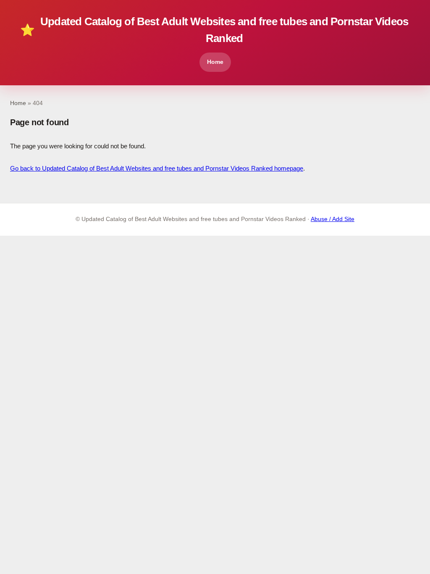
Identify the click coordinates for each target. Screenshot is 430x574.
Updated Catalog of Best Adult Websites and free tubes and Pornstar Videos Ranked (214, 30)
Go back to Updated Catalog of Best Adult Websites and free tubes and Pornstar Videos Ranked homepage (156, 168)
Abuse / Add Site (332, 219)
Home (215, 61)
